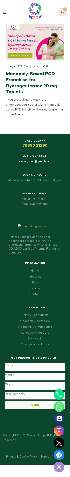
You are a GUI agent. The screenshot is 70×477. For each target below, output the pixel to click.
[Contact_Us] (59, 418)
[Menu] (7, 12)
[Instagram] (59, 430)
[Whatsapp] (59, 406)
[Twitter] (59, 443)
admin (35, 66)
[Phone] (59, 394)
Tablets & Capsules (20, 55)
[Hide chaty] (59, 467)
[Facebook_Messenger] (59, 455)
